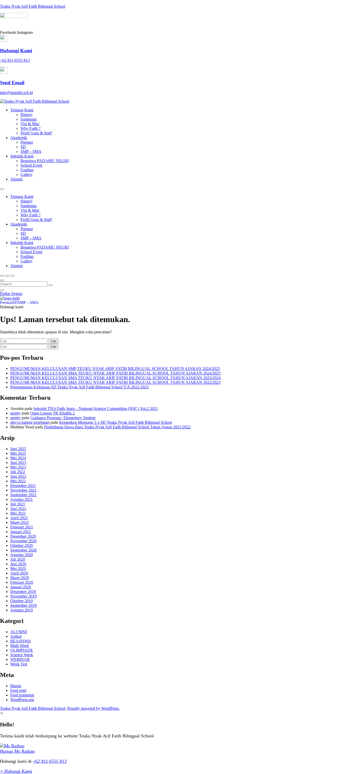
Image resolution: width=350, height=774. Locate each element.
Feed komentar (22, 695)
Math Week (19, 645)
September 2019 (23, 605)
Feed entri (18, 690)
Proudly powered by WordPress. (93, 708)
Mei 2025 (18, 453)
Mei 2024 (18, 458)
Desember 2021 (23, 485)
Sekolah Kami (21, 156)
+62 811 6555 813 (50, 761)
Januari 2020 (20, 587)
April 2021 (19, 518)
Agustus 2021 (21, 499)
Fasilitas (27, 170)
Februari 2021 (21, 527)
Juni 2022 (18, 476)
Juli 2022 (17, 472)
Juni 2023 (18, 462)
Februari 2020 (21, 582)
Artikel (16, 636)
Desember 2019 (23, 591)
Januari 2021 (20, 531)
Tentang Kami (21, 110)
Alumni (16, 179)
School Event (31, 165)
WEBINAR (20, 659)
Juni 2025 (18, 449)
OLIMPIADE (21, 650)
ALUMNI (18, 632)
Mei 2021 (18, 513)
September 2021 (23, 495)
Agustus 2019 (21, 610)
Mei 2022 (18, 481)
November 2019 (23, 596)
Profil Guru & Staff (36, 133)
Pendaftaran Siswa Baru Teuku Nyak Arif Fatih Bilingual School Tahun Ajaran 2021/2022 (117, 427)
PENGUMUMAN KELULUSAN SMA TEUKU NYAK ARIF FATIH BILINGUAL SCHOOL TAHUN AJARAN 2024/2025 (115, 373)
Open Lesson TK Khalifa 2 (52, 413)
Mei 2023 (18, 467)
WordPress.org (22, 699)
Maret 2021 (19, 522)
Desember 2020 (23, 536)
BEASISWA (20, 641)
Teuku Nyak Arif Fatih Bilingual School (32, 6)
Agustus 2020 (21, 555)
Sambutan (28, 119)
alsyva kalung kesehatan (29, 422)
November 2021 (23, 490)
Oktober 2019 (21, 601)
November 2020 (23, 541)
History (26, 114)
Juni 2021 (18, 508)
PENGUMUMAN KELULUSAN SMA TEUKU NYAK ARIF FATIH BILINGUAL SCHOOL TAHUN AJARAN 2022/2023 (115, 382)
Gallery (26, 174)
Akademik (18, 137)
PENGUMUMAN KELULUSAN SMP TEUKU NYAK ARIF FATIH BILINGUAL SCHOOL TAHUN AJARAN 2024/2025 (115, 368)
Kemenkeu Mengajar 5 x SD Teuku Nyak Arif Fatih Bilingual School (115, 422)
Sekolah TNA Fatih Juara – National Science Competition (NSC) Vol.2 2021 (95, 408)
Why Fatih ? (30, 128)
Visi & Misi (29, 124)
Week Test (18, 664)
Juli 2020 (17, 559)
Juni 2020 (18, 564)
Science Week (21, 655)
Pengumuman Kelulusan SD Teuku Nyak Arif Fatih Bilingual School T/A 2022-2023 (79, 387)
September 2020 (23, 550)
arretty (15, 413)
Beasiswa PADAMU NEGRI (44, 160)
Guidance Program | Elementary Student (62, 418)
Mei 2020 (18, 568)
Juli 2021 (17, 504)
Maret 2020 (19, 578)
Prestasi (26, 142)
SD (23, 147)
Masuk (15, 686)
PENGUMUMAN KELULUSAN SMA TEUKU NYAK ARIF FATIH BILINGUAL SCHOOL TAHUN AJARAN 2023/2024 (115, 378)
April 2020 (19, 573)
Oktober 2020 (21, 545)
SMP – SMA (31, 151)
